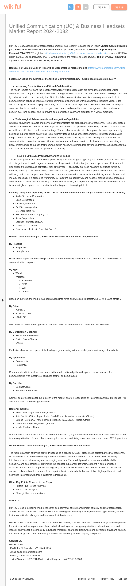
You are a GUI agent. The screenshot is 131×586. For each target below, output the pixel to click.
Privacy (107, 579)
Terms (87, 579)
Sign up (119, 7)
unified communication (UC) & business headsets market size (75, 53)
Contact (123, 579)
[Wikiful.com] (12, 6)
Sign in (101, 7)
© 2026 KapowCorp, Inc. (22, 579)
